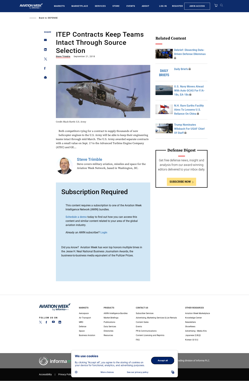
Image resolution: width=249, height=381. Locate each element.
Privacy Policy (65, 374)
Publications (109, 322)
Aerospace (84, 313)
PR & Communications (146, 331)
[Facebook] (47, 323)
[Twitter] (40, 323)
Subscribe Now (180, 181)
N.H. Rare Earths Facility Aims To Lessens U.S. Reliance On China (189, 109)
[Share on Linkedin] (44, 50)
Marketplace (79, 6)
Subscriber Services (144, 313)
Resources (108, 335)
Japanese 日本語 (193, 335)
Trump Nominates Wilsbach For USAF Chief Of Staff (189, 128)
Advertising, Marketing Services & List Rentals (156, 318)
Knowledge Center (193, 318)
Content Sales (142, 322)
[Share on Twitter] (44, 59)
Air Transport (85, 318)
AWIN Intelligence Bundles (116, 313)
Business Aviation (87, 335)
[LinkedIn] (59, 323)
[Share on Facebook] (44, 69)
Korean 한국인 (191, 340)
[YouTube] (53, 323)
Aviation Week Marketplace (197, 313)
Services (100, 6)
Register (177, 6)
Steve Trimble (63, 56)
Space (82, 331)
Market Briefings (111, 318)
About (145, 6)
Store (116, 6)
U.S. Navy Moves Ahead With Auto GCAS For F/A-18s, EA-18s (189, 90)
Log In (163, 6)
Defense (53, 18)
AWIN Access (197, 6)
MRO (81, 322)
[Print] (44, 78)
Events (131, 6)
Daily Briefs (181, 69)
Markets (59, 6)
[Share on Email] (44, 41)
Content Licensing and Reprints (150, 335)
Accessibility (45, 374)
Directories (108, 331)
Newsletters (190, 322)
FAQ (138, 340)
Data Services (110, 326)
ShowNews (190, 326)
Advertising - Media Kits (196, 331)
